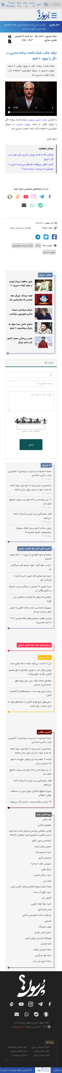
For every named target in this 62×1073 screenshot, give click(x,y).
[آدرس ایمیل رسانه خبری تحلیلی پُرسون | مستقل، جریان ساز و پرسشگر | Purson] (24, 205)
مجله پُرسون (50, 36)
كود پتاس (47, 819)
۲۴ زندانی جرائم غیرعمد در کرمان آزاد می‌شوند (30, 802)
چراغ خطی (46, 869)
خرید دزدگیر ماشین (42, 875)
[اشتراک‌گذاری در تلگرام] (37, 236)
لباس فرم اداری (44, 909)
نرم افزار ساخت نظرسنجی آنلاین (36, 915)
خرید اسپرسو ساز (43, 852)
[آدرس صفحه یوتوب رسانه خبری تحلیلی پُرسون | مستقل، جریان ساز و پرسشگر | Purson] (26, 196)
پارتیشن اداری (45, 858)
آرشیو (39, 4)
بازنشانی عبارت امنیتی (31, 431)
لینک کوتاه (47, 228)
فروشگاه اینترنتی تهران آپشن (38, 938)
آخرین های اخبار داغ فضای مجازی (34, 548)
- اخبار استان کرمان (42, 1055)
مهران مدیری (23, 124)
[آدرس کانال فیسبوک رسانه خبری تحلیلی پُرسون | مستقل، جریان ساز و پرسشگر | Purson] (50, 196)
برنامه (37, 245)
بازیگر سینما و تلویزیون (22, 245)
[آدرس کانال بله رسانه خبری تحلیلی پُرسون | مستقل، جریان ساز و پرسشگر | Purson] (40, 205)
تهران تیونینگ (45, 926)
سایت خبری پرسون (37, 120)
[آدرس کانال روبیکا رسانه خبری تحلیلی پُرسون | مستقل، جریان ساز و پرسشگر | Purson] (10, 196)
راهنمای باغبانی (44, 825)
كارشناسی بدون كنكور (41, 840)
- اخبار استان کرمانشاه (18, 1047)
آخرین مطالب (44, 732)
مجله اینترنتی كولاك (42, 949)
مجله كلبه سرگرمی (43, 955)
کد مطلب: (48, 223)
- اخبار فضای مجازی (19, 1051)
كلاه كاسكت (45, 944)
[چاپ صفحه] (9, 36)
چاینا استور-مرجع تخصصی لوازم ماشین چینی (31, 886)
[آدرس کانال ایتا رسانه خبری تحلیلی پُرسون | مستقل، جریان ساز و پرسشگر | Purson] (17, 197)
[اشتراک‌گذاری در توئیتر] (46, 236)
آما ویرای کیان (18, 1027)
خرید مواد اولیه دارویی (41, 904)
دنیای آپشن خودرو (43, 932)
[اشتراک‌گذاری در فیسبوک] (54, 236)
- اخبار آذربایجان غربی (41, 1047)
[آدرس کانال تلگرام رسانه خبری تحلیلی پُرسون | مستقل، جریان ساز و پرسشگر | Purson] (41, 197)
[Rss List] (3, 4)
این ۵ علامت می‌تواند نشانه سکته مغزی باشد (30, 663)
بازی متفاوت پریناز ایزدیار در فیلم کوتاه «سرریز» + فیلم (20, 285)
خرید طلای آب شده (42, 892)
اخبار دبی (47, 881)
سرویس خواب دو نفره (41, 863)
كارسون (48, 921)
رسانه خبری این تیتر (42, 961)
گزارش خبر (46, 898)
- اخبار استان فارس (42, 1051)
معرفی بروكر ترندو (43, 846)
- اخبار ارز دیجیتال (20, 1055)
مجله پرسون (45, 657)
